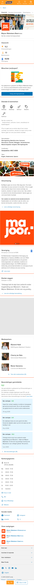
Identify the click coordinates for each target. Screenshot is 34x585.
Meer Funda (4, 562)
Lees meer (7, 271)
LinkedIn (6, 519)
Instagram (22, 515)
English (7, 573)
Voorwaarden (11, 580)
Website (6, 505)
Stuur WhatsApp (8, 501)
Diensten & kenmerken (15, 12)
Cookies (19, 580)
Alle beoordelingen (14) (10, 451)
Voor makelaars (6, 557)
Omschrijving (26, 12)
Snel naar (4, 548)
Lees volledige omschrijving (12, 207)
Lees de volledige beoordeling (13, 293)
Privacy (3, 580)
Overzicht (4, 12)
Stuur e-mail (7, 493)
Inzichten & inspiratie (7, 553)
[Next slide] (31, 227)
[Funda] (10, 2)
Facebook (7, 515)
